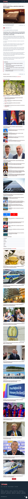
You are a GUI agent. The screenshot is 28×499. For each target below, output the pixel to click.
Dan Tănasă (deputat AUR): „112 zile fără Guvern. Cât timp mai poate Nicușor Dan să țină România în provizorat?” (16, 167)
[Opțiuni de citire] (26, 497)
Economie (4, 96)
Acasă (4, 3)
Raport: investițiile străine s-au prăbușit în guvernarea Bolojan (13, 100)
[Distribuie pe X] (24, 25)
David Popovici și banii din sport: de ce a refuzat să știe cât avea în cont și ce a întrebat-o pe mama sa (16, 141)
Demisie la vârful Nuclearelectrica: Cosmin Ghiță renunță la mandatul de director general (14, 66)
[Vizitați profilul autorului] (4, 25)
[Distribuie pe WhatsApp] (22, 25)
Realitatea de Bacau (3, 493)
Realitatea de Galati (11, 24)
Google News (19, 76)
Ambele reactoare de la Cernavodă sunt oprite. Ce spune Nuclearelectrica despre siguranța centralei (12, 381)
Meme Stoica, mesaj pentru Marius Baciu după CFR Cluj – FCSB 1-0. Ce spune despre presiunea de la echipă (14, 457)
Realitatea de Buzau (18, 493)
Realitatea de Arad (13, 493)
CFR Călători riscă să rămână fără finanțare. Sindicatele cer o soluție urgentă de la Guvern (16, 198)
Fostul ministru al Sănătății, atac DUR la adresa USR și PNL (16, 229)
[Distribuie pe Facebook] (21, 25)
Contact (2, 486)
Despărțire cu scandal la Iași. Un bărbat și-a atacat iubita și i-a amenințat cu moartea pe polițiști (13, 476)
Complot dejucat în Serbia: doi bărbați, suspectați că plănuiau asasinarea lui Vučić (14, 64)
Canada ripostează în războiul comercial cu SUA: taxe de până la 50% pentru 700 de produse (14, 70)
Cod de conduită (16, 486)
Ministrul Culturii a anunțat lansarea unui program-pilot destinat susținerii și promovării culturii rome (14, 98)
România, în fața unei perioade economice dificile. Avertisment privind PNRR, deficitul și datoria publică (13, 400)
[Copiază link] (19, 25)
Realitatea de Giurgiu (23, 493)
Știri (6, 3)
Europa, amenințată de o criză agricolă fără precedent (11, 95)
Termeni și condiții (5, 486)
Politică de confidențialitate (11, 486)
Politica (5, 99)
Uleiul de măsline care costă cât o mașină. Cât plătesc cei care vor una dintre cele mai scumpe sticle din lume (13, 267)
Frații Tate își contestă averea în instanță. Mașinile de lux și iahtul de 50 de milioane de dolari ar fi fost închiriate (14, 324)
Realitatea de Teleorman (8, 493)
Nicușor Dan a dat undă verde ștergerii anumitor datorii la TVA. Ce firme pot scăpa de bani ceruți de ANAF (16, 164)
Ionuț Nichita (23, 265)
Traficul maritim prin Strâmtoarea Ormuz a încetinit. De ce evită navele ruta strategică (16, 233)
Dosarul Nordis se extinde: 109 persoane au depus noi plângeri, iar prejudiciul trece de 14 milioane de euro (13, 305)
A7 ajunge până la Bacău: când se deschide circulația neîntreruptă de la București (15, 68)
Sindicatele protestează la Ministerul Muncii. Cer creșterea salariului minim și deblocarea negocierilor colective (15, 205)
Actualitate (8, 3)
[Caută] (22, 1)
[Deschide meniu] (24, 1)
